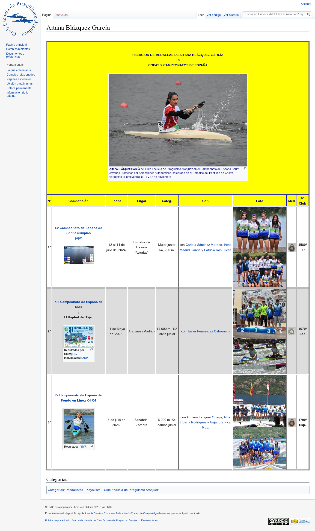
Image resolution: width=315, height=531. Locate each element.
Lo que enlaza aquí (19, 70)
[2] (83, 358)
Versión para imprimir (20, 83)
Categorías (56, 490)
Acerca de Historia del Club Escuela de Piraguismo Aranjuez (105, 520)
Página (46, 15)
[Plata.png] (292, 331)
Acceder (306, 4)
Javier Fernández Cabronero (208, 331)
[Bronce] (292, 247)
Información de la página (17, 94)
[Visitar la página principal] (20, 18)
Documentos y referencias (15, 55)
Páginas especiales (19, 79)
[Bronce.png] (292, 422)
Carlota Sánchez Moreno (204, 244)
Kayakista (93, 490)
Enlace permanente (19, 88)
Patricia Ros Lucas (217, 250)
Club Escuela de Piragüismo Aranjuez (131, 490)
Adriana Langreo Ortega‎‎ (204, 417)
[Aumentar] (245, 168)
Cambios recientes (18, 49)
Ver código (214, 15)
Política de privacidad (57, 520)
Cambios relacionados (21, 74)
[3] (81, 446)
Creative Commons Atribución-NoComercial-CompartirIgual (127, 513)
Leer (201, 15)
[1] (72, 354)
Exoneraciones (149, 520)
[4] (77, 238)
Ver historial (231, 15)
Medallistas (75, 490)
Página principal (16, 44)
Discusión (61, 15)
